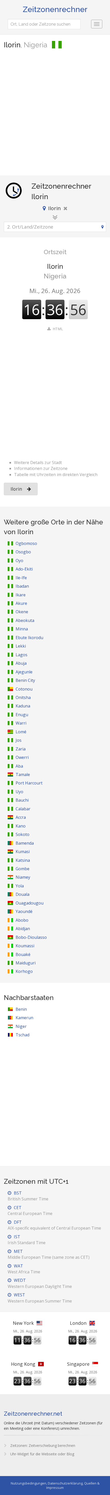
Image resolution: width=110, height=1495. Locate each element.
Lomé (21, 732)
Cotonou (24, 689)
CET (30, 1210)
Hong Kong (23, 1364)
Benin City (25, 680)
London (78, 1323)
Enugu (22, 714)
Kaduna (23, 706)
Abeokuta (25, 620)
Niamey (23, 877)
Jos (18, 740)
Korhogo (24, 971)
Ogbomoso (26, 543)
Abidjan (23, 928)
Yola (20, 886)
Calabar (23, 809)
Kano (21, 826)
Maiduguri (26, 963)
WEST (40, 1298)
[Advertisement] (55, 113)
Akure (21, 603)
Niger (21, 1026)
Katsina (23, 860)
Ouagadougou (29, 903)
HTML (58, 328)
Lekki (21, 646)
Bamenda (25, 843)
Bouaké (23, 954)
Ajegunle (24, 672)
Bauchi (22, 800)
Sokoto (22, 834)
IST (27, 1239)
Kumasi (23, 851)
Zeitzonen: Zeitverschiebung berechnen (42, 1445)
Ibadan (22, 586)
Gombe (22, 869)
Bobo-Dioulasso (31, 937)
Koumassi (25, 946)
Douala (22, 894)
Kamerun (24, 1017)
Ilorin (16, 489)
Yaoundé (24, 911)
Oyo (19, 560)
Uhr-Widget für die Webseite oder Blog (41, 1453)
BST (28, 1196)
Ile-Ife (21, 577)
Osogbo (23, 552)
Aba (19, 766)
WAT (24, 1269)
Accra (21, 817)
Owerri (22, 757)
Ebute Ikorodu (29, 637)
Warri (21, 723)
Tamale (23, 774)
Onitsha (23, 697)
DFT (54, 1225)
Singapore (78, 1364)
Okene (22, 612)
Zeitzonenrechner (55, 9)
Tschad (22, 1035)
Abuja (21, 663)
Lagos (21, 655)
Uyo (19, 791)
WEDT (40, 1283)
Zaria (21, 749)
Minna (22, 629)
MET (49, 1254)
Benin (21, 1009)
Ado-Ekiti (24, 569)
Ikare (21, 595)
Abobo (22, 920)
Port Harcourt (29, 783)
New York (23, 1323)
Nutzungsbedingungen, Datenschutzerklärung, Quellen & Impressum (55, 1485)
